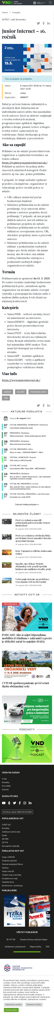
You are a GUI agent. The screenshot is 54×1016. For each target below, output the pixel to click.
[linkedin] (48, 23)
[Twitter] (14, 803)
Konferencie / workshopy (12, 886)
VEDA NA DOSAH (35, 529)
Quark (4, 835)
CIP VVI (5, 842)
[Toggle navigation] (50, 2)
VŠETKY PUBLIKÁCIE (27, 932)
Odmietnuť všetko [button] (34, 1004)
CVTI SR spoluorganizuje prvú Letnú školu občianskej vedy (25, 684)
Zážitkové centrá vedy (11, 832)
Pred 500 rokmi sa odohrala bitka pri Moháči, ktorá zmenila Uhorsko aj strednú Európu (33, 538)
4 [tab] (29, 928)
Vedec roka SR (8, 871)
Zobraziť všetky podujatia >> (27, 504)
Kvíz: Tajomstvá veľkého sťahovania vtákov (33, 552)
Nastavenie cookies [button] (13, 1004)
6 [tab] (37, 928)
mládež (21, 392)
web (6, 398)
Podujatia (16, 12)
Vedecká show (8, 882)
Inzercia (5, 789)
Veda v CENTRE (8, 857)
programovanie (38, 392)
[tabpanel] (14, 911)
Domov (5, 12)
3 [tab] (25, 928)
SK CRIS (5, 839)
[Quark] (39, 911)
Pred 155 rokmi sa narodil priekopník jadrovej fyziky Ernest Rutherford (32, 523)
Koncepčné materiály (10, 846)
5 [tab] (33, 928)
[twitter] (38, 23)
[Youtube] (4, 803)
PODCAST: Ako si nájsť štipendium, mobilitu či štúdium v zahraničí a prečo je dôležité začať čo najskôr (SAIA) (27, 638)
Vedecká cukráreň (9, 861)
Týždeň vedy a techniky (11, 875)
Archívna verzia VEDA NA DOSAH (17, 812)
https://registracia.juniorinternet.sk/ (24, 162)
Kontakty (5, 782)
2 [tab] (21, 928)
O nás (4, 779)
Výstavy (5, 868)
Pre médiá (6, 786)
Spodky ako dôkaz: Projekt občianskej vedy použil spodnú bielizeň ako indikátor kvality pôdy (33, 566)
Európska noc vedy (9, 878)
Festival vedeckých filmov (12, 864)
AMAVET (7, 392)
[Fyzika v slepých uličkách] (14, 911)
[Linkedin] (30, 803)
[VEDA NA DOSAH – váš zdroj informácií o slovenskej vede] (11, 2)
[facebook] (44, 23)
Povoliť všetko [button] (11, 1010)
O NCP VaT (6, 825)
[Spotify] (9, 803)
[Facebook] (20, 803)
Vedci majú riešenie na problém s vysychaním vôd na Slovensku (32, 580)
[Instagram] (24, 803)
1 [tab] (17, 928)
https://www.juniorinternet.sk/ (21, 380)
